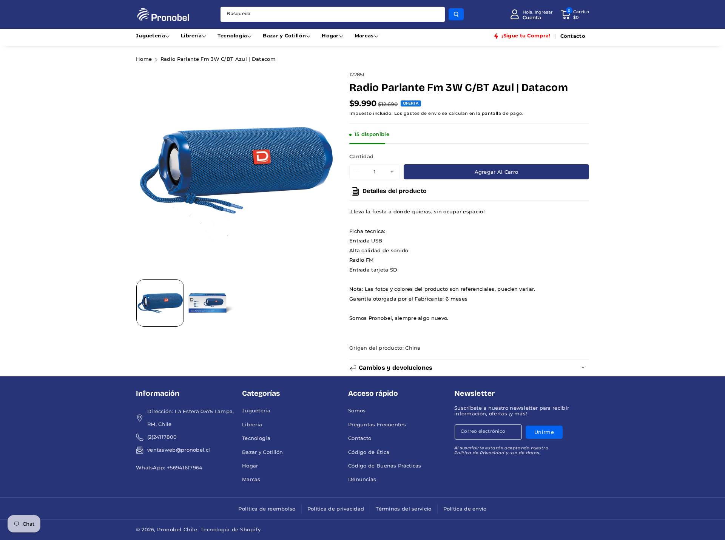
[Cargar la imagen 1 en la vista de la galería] (160, 303)
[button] (574, 14)
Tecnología (232, 36)
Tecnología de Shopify (231, 529)
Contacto (359, 438)
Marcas (364, 36)
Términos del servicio (403, 509)
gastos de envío (422, 113)
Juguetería (150, 36)
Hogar (330, 36)
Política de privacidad (335, 509)
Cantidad (361, 156)
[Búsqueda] (456, 14)
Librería (191, 36)
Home (144, 59)
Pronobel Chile (177, 529)
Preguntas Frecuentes (377, 424)
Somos (357, 410)
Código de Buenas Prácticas (384, 466)
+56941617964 (185, 468)
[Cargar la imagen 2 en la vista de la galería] (210, 303)
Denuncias (362, 479)
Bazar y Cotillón (284, 36)
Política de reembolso (266, 509)
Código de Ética (369, 452)
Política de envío (465, 509)
